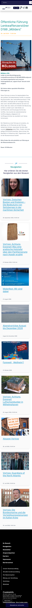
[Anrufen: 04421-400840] (21, 8)
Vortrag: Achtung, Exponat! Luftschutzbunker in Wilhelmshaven (13, 400)
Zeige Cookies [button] (7, 600)
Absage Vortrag (11, 438)
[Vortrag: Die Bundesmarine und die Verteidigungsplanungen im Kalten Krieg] (15, 498)
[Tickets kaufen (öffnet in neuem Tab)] (24, 8)
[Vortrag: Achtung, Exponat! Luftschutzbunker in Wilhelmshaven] (15, 385)
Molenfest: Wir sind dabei (12, 290)
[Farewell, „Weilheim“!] (15, 350)
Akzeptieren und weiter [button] (17, 605)
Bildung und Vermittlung (10, 578)
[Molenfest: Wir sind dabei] (15, 277)
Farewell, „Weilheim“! (13, 362)
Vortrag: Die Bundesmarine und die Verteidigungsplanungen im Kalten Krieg (15, 514)
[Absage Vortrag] (15, 427)
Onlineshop (9, 129)
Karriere (6, 556)
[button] (2, 7)
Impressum (7, 559)
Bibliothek (6, 584)
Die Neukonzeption (9, 575)
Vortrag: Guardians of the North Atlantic (14, 474)
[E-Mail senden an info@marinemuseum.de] (27, 8)
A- (14, 8)
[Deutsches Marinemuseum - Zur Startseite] (8, 8)
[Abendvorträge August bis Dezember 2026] (15, 314)
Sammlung (6, 581)
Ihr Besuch (6, 543)
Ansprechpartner (9, 553)
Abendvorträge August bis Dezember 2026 (14, 327)
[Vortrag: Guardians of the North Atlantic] (15, 461)
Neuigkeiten (7, 546)
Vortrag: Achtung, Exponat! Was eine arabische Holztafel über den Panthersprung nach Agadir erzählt (15, 249)
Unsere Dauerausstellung (10, 568)
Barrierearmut (8, 562)
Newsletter (7, 550)
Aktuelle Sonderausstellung (11, 571)
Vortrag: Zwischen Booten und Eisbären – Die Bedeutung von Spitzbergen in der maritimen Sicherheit (14, 204)
